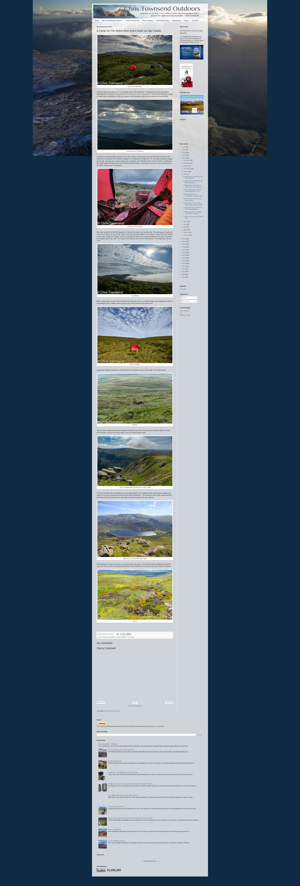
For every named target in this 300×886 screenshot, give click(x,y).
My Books (177, 20)
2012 (184, 263)
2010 (184, 269)
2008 (184, 274)
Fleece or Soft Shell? (114, 829)
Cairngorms (105, 637)
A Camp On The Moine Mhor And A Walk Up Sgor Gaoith (192, 204)
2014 (184, 258)
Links (186, 20)
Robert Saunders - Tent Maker (108, 744)
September (187, 168)
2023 (184, 155)
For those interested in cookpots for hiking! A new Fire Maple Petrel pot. (130, 784)
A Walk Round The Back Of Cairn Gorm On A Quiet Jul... (193, 186)
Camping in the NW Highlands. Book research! (193, 181)
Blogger (153, 861)
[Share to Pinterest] (130, 634)
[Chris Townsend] (181, 313)
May (185, 224)
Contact (195, 20)
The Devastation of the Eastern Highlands (121, 750)
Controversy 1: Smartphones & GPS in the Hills (123, 772)
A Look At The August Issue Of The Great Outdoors (192, 208)
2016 (184, 252)
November (187, 163)
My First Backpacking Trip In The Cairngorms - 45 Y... (192, 190)
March (186, 230)
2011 (184, 266)
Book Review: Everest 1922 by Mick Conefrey (193, 177)
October (186, 166)
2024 (184, 152)
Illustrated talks (163, 20)
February (187, 232)
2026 (184, 147)
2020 (184, 241)
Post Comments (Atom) (112, 711)
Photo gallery (147, 20)
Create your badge (185, 315)
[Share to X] (126, 634)
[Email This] (121, 634)
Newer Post (101, 702)
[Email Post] (117, 634)
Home (135, 702)
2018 (184, 247)
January (186, 235)
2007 (184, 277)
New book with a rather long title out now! (192, 199)
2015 (184, 255)
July (185, 174)
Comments (186, 301)
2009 (184, 271)
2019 (184, 244)
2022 (184, 158)
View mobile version (134, 706)
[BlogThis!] (123, 634)
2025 (184, 150)
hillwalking (112, 637)
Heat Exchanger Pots (115, 761)
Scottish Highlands (121, 637)
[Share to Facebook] (128, 634)
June (185, 221)
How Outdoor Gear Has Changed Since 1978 (122, 795)
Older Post (169, 702)
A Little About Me (132, 20)
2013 (184, 261)
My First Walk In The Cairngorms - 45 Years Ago (192, 195)
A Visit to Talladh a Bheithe (116, 841)
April (185, 227)
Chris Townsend (184, 310)
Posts (184, 297)
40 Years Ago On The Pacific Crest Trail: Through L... (192, 212)
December (187, 160)
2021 (184, 239)
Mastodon (183, 289)
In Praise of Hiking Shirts (116, 807)
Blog (97, 20)
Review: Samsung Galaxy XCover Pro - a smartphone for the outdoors (130, 818)
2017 (184, 249)
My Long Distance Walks (112, 20)
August (186, 171)
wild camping (130, 637)
